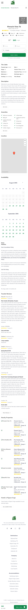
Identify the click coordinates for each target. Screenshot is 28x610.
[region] (14, 156)
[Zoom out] (25, 142)
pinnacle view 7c (18, 430)
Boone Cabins (14, 591)
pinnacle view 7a (18, 421)
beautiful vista (17, 477)
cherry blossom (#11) (19, 449)
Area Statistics (14, 563)
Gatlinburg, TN (14, 541)
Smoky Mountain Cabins (14, 581)
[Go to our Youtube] (15, 528)
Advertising (14, 566)
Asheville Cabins (14, 588)
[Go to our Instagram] (19, 528)
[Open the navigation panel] (2, 3)
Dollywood (14, 548)
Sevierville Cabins (14, 583)
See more (5, 107)
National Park (14, 538)
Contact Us (14, 561)
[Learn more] (7, 424)
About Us (14, 558)
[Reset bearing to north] (25, 145)
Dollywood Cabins (14, 586)
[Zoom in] (25, 140)
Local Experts (14, 568)
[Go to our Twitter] (11, 528)
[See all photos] (10, 17)
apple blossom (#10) (19, 458)
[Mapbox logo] (5, 172)
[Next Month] (22, 182)
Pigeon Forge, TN (14, 543)
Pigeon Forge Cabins (14, 578)
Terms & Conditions (14, 602)
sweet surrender (18, 468)
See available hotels (7, 506)
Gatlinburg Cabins (14, 576)
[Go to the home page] (13, 3)
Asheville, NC (14, 551)
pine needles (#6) (18, 439)
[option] (10, 205)
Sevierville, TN (14, 546)
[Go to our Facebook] (7, 528)
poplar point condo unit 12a (20, 487)
